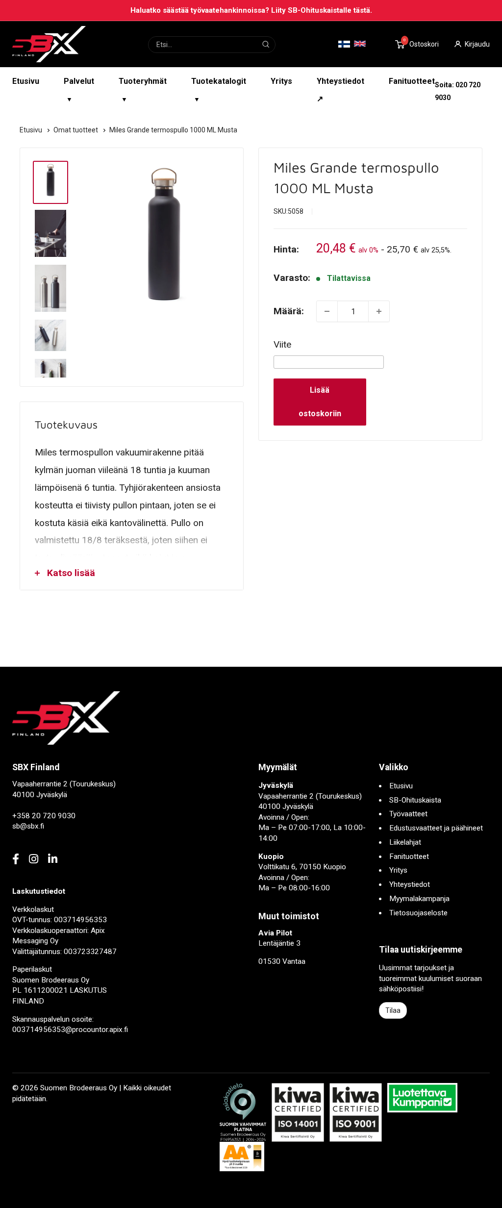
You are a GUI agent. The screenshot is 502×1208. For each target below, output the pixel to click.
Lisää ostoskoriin (320, 401)
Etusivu (25, 81)
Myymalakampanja (419, 898)
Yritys (281, 81)
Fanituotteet (412, 81)
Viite (282, 344)
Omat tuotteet (76, 130)
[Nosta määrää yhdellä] (379, 311)
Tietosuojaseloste (418, 912)
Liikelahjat (405, 842)
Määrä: (289, 311)
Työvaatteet (408, 813)
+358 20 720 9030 (43, 815)
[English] (360, 44)
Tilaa (393, 1010)
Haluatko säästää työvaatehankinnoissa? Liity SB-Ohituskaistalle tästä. (251, 10)
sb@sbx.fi (28, 826)
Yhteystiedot (409, 884)
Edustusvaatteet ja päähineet (436, 828)
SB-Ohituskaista (415, 800)
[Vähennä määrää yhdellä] (327, 311)
